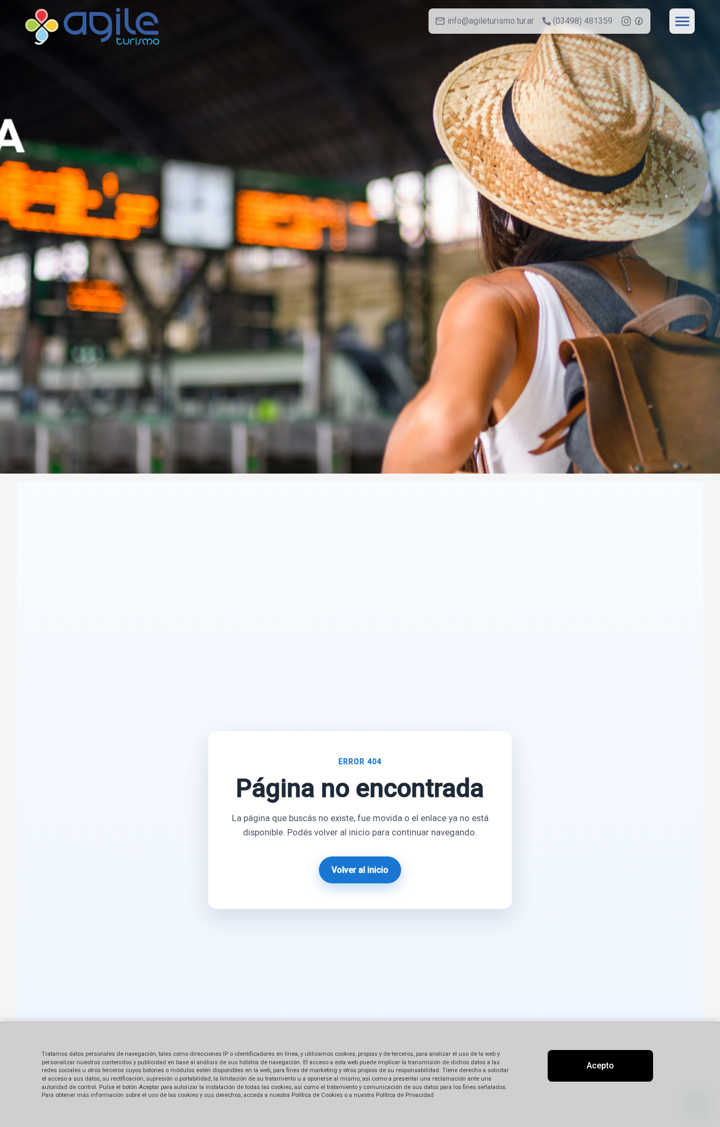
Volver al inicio (360, 870)
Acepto (600, 1066)
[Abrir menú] (682, 21)
